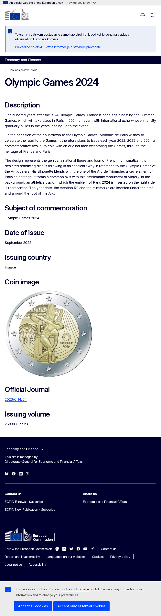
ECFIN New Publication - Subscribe (30, 509)
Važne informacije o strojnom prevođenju (73, 47)
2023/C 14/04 (16, 399)
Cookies (98, 557)
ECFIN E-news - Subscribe (24, 502)
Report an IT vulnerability (22, 557)
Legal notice (13, 564)
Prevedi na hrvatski (28, 47)
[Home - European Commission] (17, 14)
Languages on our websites (66, 557)
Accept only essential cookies (81, 606)
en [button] (142, 15)
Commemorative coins (23, 70)
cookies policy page (75, 589)
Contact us (108, 549)
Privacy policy (120, 557)
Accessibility (37, 564)
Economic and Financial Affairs (105, 502)
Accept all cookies (33, 606)
